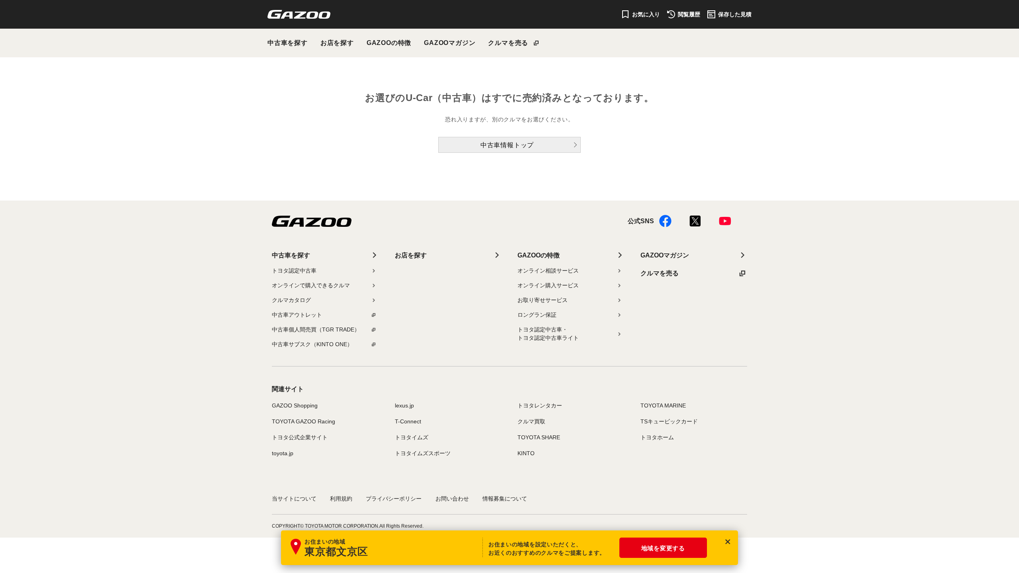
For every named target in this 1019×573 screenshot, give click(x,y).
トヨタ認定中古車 (294, 270)
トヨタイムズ (411, 437)
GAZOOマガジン (449, 42)
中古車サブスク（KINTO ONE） (312, 344)
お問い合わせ (452, 498)
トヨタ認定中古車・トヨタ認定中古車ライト (548, 333)
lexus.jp (404, 405)
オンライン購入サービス (548, 285)
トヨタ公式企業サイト (300, 437)
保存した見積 (735, 14)
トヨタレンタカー (539, 405)
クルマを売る (508, 42)
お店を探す (337, 42)
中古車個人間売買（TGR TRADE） (316, 329)
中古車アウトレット (297, 315)
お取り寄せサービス (542, 300)
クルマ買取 (531, 421)
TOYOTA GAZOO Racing (303, 421)
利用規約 (341, 498)
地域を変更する (663, 548)
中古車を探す (287, 42)
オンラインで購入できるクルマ (311, 285)
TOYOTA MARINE (663, 405)
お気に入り (646, 14)
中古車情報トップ (507, 145)
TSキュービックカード (669, 421)
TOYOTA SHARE (538, 437)
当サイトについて (294, 498)
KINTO (526, 453)
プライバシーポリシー (394, 498)
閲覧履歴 (689, 14)
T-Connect (408, 421)
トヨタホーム (657, 437)
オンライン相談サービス (548, 270)
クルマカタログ (291, 300)
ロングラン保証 (536, 315)
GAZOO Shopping (295, 405)
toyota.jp (282, 453)
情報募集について (504, 498)
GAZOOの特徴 (389, 42)
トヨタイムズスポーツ (423, 453)
